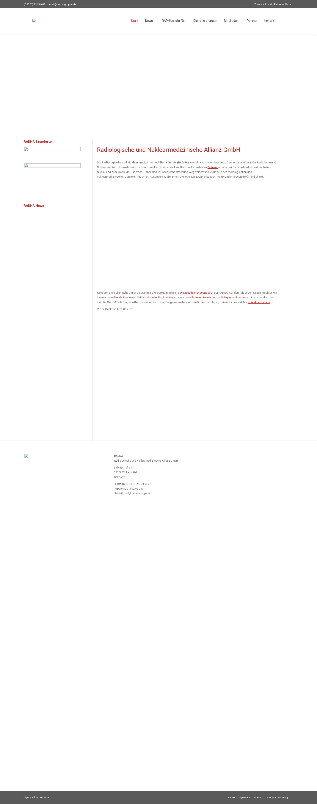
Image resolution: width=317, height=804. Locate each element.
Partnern (212, 167)
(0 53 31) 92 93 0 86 (34, 4)
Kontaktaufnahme (259, 302)
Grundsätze (120, 297)
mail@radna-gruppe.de (62, 4)
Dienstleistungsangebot (198, 292)
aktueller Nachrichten (160, 297)
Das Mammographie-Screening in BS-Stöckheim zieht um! (44, 418)
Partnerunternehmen (203, 297)
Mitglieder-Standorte (235, 297)
